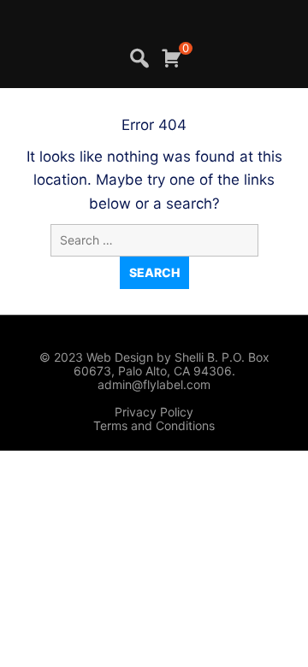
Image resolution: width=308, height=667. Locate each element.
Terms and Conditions (154, 425)
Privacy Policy (154, 411)
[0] (171, 58)
